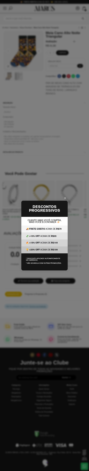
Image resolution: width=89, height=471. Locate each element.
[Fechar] (65, 198)
